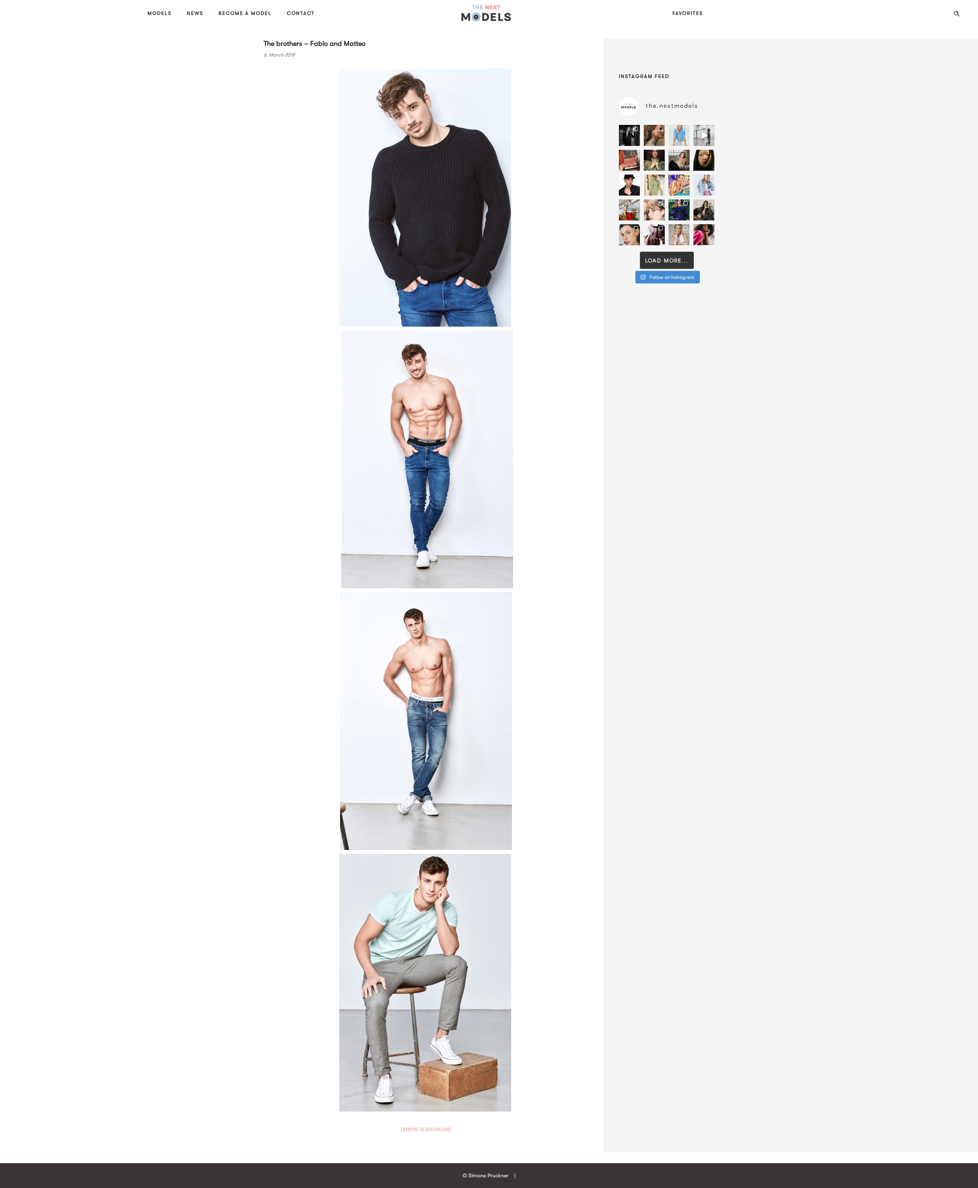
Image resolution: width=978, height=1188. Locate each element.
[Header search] (956, 13)
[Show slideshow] (426, 1129)
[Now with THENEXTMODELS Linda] (703, 160)
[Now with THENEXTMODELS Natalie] (679, 160)
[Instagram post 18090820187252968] (629, 209)
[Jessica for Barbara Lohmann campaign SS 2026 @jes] (654, 234)
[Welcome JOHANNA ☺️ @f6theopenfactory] (679, 135)
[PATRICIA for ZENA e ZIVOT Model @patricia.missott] (654, 185)
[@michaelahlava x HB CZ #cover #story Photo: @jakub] (679, 209)
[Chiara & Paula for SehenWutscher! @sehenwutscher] (703, 209)
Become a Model (245, 13)
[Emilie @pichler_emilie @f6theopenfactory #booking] (703, 135)
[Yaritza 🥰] (703, 234)
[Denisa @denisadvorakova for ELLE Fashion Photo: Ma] (679, 185)
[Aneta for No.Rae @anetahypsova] (629, 234)
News (195, 13)
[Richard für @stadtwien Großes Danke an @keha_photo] (629, 160)
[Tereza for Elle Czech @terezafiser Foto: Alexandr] (629, 135)
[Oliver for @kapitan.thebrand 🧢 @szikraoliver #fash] (629, 185)
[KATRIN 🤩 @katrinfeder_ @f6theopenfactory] (703, 185)
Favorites (687, 13)
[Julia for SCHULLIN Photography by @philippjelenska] (654, 135)
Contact (301, 13)
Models (159, 13)
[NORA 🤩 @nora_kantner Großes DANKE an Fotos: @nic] (654, 209)
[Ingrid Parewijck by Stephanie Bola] (679, 234)
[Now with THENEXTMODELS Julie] (654, 160)
